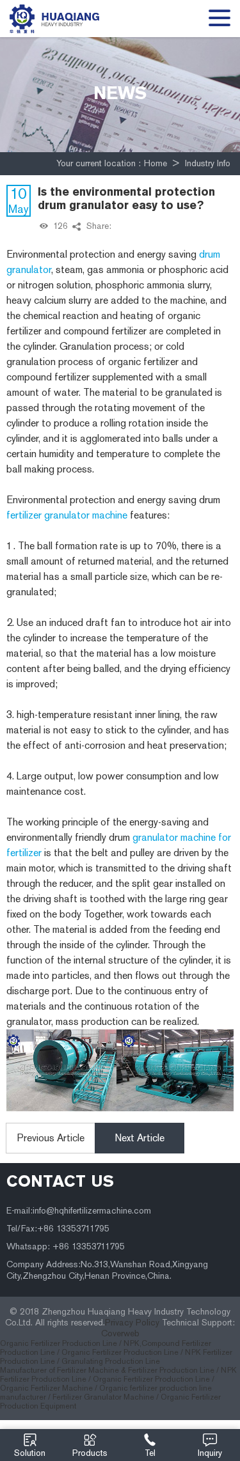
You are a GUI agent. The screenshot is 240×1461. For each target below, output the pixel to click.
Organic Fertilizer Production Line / (62, 1343)
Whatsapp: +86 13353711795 (65, 1246)
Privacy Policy (132, 1322)
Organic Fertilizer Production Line (151, 1379)
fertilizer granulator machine (66, 515)
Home (155, 163)
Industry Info (207, 163)
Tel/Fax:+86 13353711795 (57, 1228)
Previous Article (50, 1138)
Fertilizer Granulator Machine (103, 1397)
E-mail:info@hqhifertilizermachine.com (78, 1210)
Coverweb (120, 1333)
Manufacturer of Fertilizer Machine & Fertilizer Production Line (107, 1370)
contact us (60, 1181)
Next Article (139, 1138)
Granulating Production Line (110, 1361)
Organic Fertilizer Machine (46, 1388)
